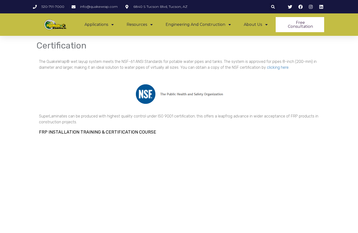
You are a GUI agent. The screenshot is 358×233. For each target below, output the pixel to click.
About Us (253, 24)
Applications (96, 24)
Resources (137, 24)
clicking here (278, 67)
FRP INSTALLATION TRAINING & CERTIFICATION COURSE (97, 132)
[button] (273, 6)
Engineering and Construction (195, 24)
